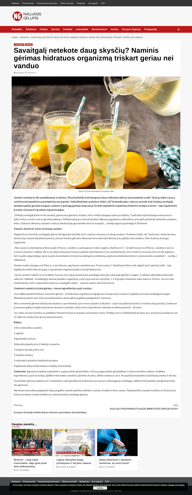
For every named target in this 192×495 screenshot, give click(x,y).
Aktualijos (17, 29)
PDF (103, 3)
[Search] (178, 29)
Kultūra (44, 29)
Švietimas (31, 29)
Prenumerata (28, 3)
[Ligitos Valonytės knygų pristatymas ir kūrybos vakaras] (74, 442)
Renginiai (18, 453)
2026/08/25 (25, 470)
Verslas (114, 29)
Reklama (15, 3)
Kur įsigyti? (93, 3)
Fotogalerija (150, 29)
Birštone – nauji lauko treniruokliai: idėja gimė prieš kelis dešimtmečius (30, 463)
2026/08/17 (72, 467)
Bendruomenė (99, 29)
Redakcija (81, 3)
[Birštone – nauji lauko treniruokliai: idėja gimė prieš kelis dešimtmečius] (32, 442)
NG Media (20, 73)
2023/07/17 (31, 73)
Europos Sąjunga (131, 29)
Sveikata (67, 29)
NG (17, 470)
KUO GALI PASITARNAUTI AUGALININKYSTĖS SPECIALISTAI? (144, 407)
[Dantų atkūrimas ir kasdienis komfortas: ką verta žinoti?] (117, 442)
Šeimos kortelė (67, 3)
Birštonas (41, 449)
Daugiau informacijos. (176, 485)
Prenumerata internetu (47, 3)
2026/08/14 (111, 467)
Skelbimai (113, 453)
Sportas (55, 29)
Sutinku (100, 488)
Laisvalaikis (82, 29)
